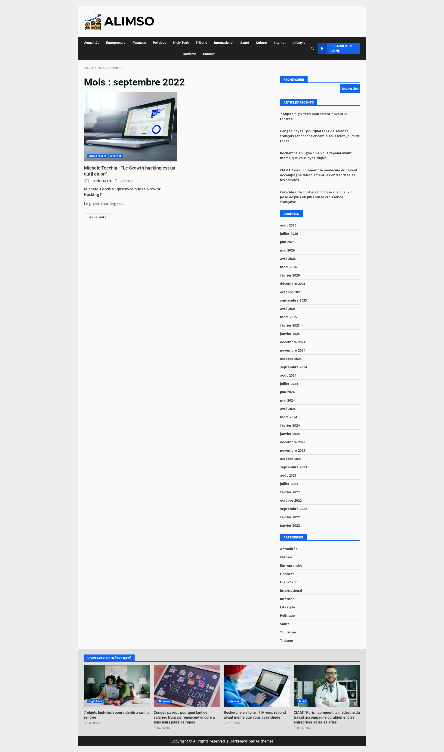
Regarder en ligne (341, 48)
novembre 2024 (292, 350)
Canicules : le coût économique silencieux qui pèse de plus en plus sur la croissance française (317, 197)
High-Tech (181, 42)
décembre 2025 (292, 283)
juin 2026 (287, 242)
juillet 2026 (289, 233)
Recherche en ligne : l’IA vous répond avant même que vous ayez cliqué (257, 686)
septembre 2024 (293, 367)
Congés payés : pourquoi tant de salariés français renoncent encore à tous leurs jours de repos (320, 136)
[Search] (312, 48)
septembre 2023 (293, 467)
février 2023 (290, 492)
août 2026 (288, 225)
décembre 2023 (292, 442)
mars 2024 (288, 417)
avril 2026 (288, 258)
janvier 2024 (290, 433)
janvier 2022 (290, 525)
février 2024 (290, 425)
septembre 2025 (293, 300)
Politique (159, 42)
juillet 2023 (289, 483)
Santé (244, 42)
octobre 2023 (291, 458)
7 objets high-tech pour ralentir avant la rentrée (117, 686)
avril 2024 (288, 408)
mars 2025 (288, 317)
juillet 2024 (289, 383)
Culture (261, 42)
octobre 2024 (291, 358)
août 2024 (288, 375)
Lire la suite (97, 217)
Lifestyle (299, 42)
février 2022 (290, 517)
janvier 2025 (290, 333)
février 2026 (290, 275)
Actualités (91, 42)
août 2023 (288, 475)
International (223, 42)
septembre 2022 (293, 509)
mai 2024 (287, 400)
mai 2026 (287, 250)
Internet (280, 42)
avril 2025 (288, 308)
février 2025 (290, 325)
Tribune (201, 42)
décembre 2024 (292, 342)
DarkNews (238, 741)
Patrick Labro (101, 181)
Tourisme (189, 54)
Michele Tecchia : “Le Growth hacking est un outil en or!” (130, 126)
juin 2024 (287, 392)
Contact (209, 54)
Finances (139, 42)
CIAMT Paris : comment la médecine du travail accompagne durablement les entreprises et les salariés (318, 175)
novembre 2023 (292, 450)
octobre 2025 (291, 292)
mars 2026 (288, 267)
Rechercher (294, 80)
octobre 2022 (291, 500)
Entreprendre (116, 42)
